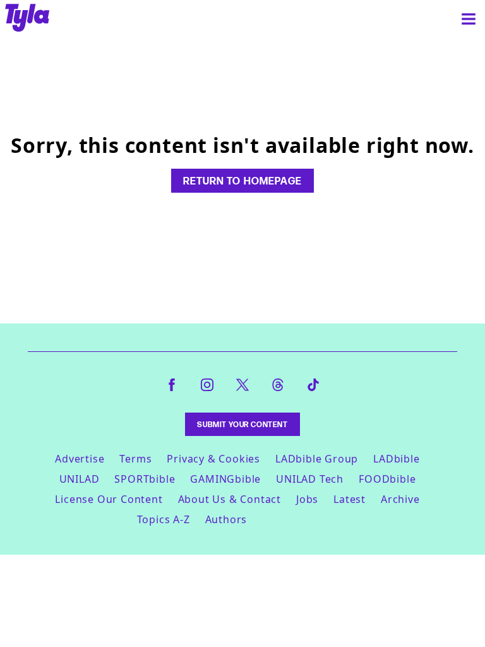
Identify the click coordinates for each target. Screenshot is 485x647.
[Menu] (468, 19)
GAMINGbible (225, 479)
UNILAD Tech (310, 479)
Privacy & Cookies (213, 459)
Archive (400, 499)
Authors (226, 519)
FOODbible (387, 479)
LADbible (396, 459)
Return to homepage (242, 180)
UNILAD (79, 479)
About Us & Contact (229, 499)
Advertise (79, 459)
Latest (349, 499)
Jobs (307, 499)
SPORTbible (144, 479)
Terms (135, 459)
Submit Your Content (242, 424)
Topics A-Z (163, 519)
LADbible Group (316, 459)
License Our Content (108, 499)
